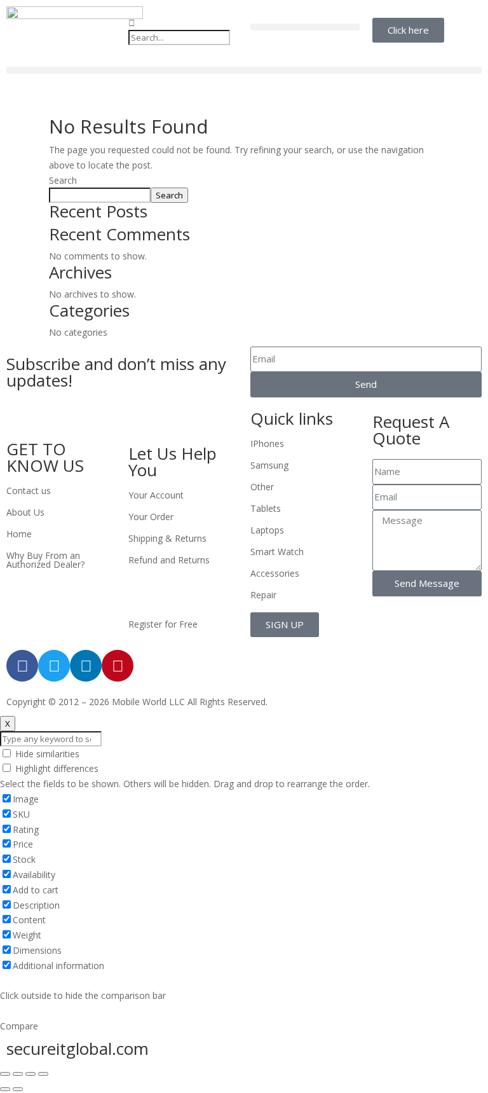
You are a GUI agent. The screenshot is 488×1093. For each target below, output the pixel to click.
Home (19, 534)
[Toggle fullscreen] (30, 1074)
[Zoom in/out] (43, 1074)
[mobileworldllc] (74, 30)
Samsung (269, 465)
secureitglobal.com (77, 1048)
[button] (183, 23)
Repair (263, 595)
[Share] (18, 1074)
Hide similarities (46, 754)
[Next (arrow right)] (18, 1089)
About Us (25, 512)
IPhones (267, 443)
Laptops (267, 530)
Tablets (265, 508)
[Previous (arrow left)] (5, 1089)
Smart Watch (277, 552)
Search (63, 180)
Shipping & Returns (167, 538)
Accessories (274, 573)
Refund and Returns (169, 560)
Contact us (28, 491)
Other (262, 487)
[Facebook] (22, 666)
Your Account (156, 495)
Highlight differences (55, 768)
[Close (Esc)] (5, 1074)
